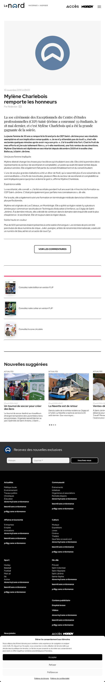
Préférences (52, 672)
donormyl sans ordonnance (16, 501)
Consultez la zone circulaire (31, 329)
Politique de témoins (41, 678)
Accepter (52, 657)
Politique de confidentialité (59, 678)
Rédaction (13, 106)
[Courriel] (20, 106)
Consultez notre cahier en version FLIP (36, 308)
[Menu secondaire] (99, 7)
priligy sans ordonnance (15, 511)
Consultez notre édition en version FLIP (36, 287)
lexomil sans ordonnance (15, 506)
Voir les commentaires (52, 249)
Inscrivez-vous (84, 460)
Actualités (8, 371)
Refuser (52, 664)
